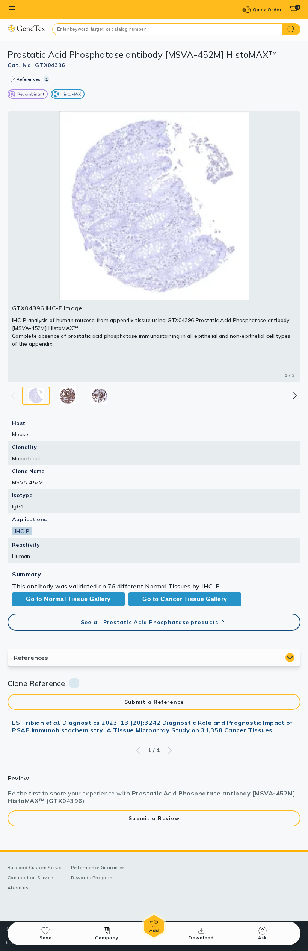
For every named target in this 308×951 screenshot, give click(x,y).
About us (18, 888)
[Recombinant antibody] (28, 94)
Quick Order (267, 9)
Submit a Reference (154, 702)
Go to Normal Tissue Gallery (68, 599)
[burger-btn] (12, 9)
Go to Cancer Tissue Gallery (184, 599)
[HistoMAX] (68, 94)
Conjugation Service (30, 877)
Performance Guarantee (97, 867)
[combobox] (167, 29)
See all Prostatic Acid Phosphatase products (150, 622)
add (154, 926)
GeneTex (26, 28)
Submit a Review (154, 818)
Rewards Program (91, 877)
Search (291, 29)
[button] (294, 396)
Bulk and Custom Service (35, 867)
